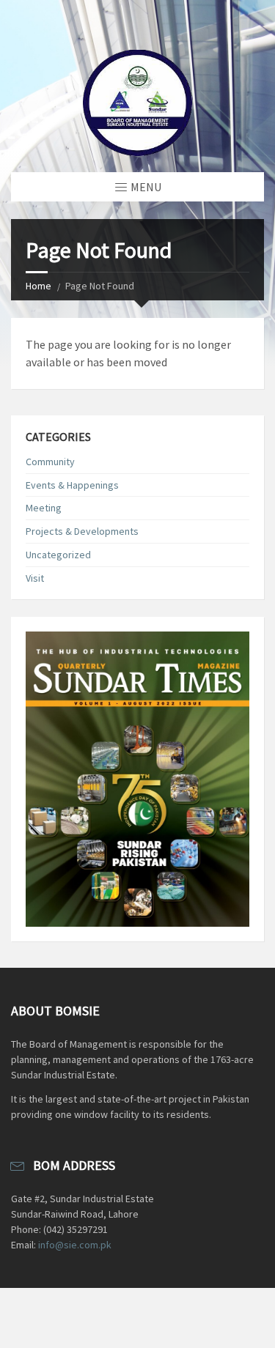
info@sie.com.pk (74, 1244)
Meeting (44, 507)
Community (50, 461)
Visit (35, 578)
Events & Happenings (72, 485)
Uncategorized (58, 554)
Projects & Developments (82, 531)
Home (38, 285)
